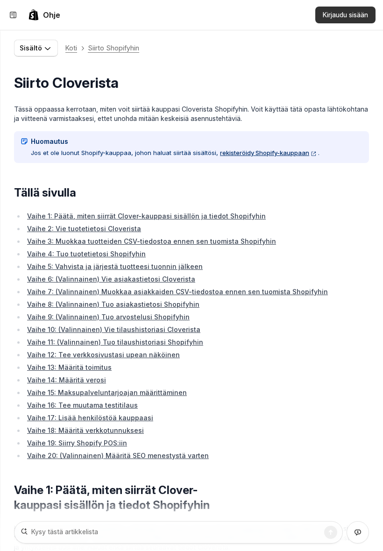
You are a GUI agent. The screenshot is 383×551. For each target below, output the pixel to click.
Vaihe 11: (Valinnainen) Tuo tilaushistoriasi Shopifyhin (115, 342)
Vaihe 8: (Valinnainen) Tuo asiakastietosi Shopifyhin (113, 304)
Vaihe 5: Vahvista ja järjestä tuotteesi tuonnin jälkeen (115, 266)
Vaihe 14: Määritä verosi (66, 380)
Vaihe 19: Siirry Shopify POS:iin (77, 443)
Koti (71, 48)
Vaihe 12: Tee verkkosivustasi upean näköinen (103, 355)
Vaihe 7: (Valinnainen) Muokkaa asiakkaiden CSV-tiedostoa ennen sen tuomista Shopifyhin (177, 292)
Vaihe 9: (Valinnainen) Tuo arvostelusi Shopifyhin (108, 317)
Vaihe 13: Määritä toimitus (69, 367)
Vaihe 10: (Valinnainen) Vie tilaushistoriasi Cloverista (113, 329)
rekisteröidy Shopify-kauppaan (264, 152)
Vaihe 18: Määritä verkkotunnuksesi (85, 430)
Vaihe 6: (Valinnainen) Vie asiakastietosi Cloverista (111, 279)
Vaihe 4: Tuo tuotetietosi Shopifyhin (86, 254)
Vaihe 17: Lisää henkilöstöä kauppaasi (90, 418)
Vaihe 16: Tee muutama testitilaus (82, 405)
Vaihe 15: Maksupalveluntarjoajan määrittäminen (107, 392)
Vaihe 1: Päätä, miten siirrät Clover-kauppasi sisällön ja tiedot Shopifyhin (146, 216)
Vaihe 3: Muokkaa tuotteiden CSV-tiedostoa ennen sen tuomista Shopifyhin (151, 241)
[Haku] (330, 532)
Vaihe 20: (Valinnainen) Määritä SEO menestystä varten (118, 455)
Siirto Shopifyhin (113, 48)
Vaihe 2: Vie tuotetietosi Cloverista (84, 229)
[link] (44, 15)
